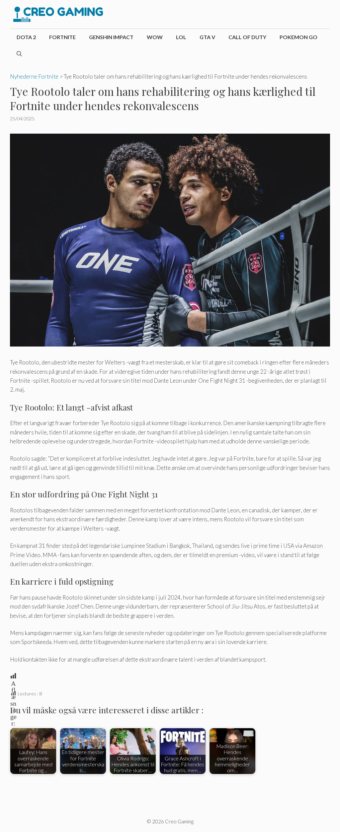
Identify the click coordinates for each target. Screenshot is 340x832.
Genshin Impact (111, 37)
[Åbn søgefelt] (19, 53)
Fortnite (62, 37)
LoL (181, 37)
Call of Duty (247, 37)
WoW (155, 37)
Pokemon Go (298, 37)
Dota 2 (26, 37)
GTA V (207, 37)
